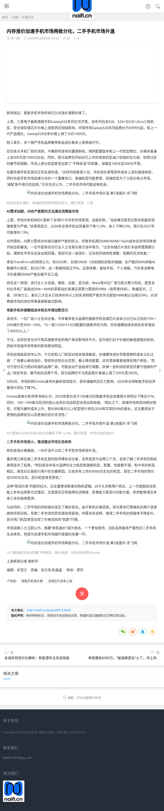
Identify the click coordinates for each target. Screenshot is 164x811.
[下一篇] (159, 370)
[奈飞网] (82, 18)
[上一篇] (4, 370)
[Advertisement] (82, 73)
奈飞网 (39, 732)
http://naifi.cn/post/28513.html (49, 610)
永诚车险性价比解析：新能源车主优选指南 (36, 658)
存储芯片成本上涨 (60, 581)
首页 (5, 17)
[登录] (148, 7)
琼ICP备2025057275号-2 (72, 732)
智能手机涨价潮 (32, 581)
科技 (15, 17)
